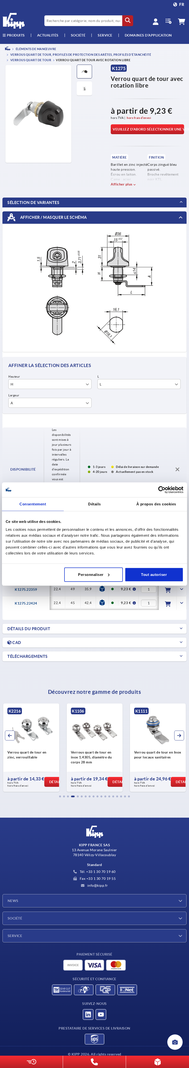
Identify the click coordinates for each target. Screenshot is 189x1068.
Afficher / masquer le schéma (53, 217)
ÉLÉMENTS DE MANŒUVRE (35, 49)
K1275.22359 (26, 589)
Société (78, 35)
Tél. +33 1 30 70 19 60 (97, 872)
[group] (31, 747)
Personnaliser (91, 574)
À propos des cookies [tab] (156, 504)
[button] (60, 796)
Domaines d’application (148, 35)
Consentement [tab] (32, 504)
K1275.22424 (26, 603)
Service (15, 936)
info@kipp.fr (97, 885)
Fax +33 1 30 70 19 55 (97, 879)
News (13, 901)
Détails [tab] (94, 504)
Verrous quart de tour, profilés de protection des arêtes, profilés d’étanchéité (80, 54)
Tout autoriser (154, 574)
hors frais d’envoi (139, 117)
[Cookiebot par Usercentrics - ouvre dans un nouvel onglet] (161, 490)
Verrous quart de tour (30, 60)
